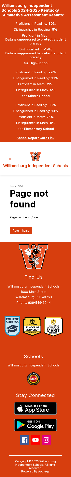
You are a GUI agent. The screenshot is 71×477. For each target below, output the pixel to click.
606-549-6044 (39, 303)
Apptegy (44, 471)
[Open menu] (10, 158)
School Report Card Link (35, 138)
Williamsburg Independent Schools (33, 365)
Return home (21, 230)
